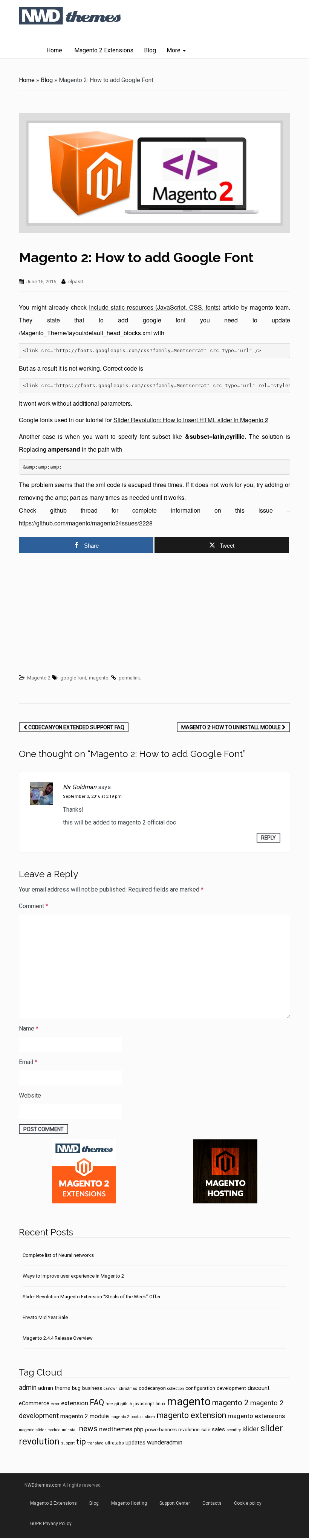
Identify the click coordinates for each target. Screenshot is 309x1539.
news (88, 1428)
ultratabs (114, 1443)
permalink (129, 678)
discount (258, 1388)
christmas (128, 1388)
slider (250, 1429)
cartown (111, 1388)
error (55, 1404)
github (126, 1404)
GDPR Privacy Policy (51, 1523)
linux (160, 1403)
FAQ (97, 1402)
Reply (268, 838)
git (117, 1404)
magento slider (32, 1430)
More (174, 50)
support (68, 1443)
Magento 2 (38, 678)
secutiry (233, 1430)
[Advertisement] (154, 614)
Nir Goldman (79, 787)
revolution (189, 1429)
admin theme (54, 1388)
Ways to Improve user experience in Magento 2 (73, 1276)
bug (76, 1388)
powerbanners (161, 1429)
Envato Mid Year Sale (45, 1317)
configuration (200, 1388)
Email (28, 1062)
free (109, 1404)
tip (81, 1441)
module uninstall (62, 1430)
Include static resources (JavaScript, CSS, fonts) (155, 307)
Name (28, 1028)
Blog (150, 50)
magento (99, 678)
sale (205, 1429)
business (92, 1388)
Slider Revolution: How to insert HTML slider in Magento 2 (190, 419)
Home (54, 50)
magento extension (191, 1415)
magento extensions (256, 1416)
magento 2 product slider (132, 1416)
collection (175, 1388)
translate (95, 1443)
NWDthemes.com (42, 1485)
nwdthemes (115, 1429)
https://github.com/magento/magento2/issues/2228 (86, 523)
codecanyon (152, 1388)
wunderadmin (164, 1442)
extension (74, 1403)
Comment (33, 906)
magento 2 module (84, 1416)
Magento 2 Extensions (103, 50)
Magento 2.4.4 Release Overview (58, 1338)
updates (135, 1442)
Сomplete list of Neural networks (58, 1255)
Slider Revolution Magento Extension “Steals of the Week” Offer (92, 1296)
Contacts (212, 1503)
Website (30, 1095)
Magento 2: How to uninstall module (231, 727)
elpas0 (75, 281)
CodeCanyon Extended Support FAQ (75, 727)
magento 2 (230, 1402)
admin (28, 1387)
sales (218, 1429)
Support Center (174, 1503)
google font (73, 678)
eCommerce (34, 1403)
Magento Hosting (129, 1503)
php (139, 1429)
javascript (143, 1403)
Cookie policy (248, 1503)
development (231, 1388)
